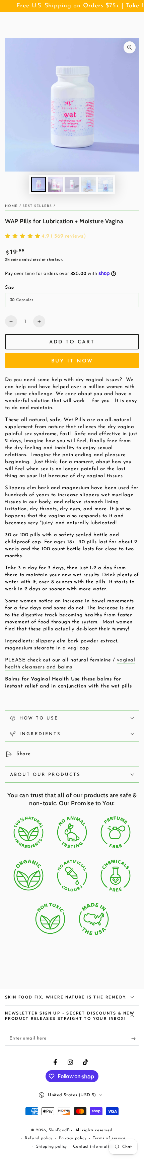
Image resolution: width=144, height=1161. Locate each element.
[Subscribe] (135, 1039)
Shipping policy (51, 1147)
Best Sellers (37, 206)
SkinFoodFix (61, 1130)
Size (9, 287)
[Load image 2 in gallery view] (55, 184)
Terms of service (109, 1138)
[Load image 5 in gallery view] (105, 184)
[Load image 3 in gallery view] (72, 184)
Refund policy (39, 1138)
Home (11, 206)
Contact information (93, 1147)
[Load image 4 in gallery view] (88, 184)
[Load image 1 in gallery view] (38, 184)
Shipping (13, 260)
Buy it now (72, 361)
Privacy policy (72, 1138)
